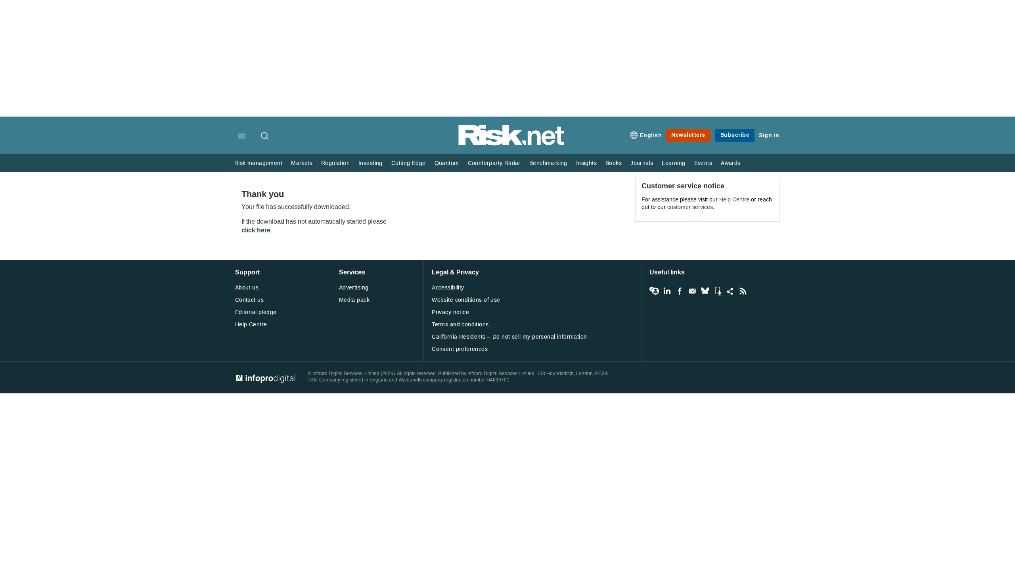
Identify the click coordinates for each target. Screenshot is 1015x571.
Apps (717, 291)
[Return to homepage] (511, 144)
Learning (673, 163)
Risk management (258, 163)
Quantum (447, 163)
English (651, 135)
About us (247, 287)
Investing (370, 163)
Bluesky (705, 291)
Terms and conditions (460, 324)
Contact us (249, 300)
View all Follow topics (654, 291)
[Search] (265, 136)
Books (613, 163)
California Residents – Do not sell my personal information (509, 337)
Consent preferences (460, 349)
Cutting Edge (408, 163)
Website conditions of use (466, 300)
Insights (586, 163)
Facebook (679, 291)
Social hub (730, 291)
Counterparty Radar (494, 163)
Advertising (354, 287)
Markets (301, 163)
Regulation (335, 163)
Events (703, 163)
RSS (743, 291)
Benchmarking (548, 163)
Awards (730, 163)
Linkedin (667, 291)
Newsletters (688, 135)
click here (255, 230)
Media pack (354, 300)
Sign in (769, 135)
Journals (641, 163)
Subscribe (735, 135)
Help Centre (734, 199)
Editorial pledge (256, 312)
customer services (690, 207)
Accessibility (448, 287)
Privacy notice (450, 312)
